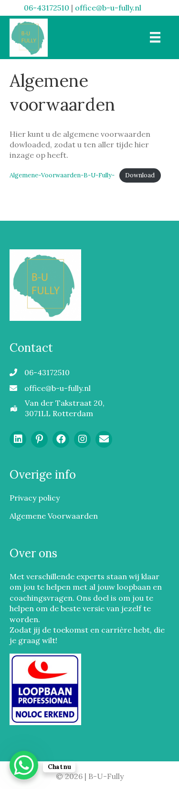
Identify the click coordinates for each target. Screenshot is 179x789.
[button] (18, 439)
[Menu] (155, 37)
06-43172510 (46, 7)
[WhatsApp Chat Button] (24, 765)
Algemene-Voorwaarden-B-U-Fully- (62, 175)
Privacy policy (35, 497)
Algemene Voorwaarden (54, 516)
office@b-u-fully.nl (108, 7)
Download (140, 175)
